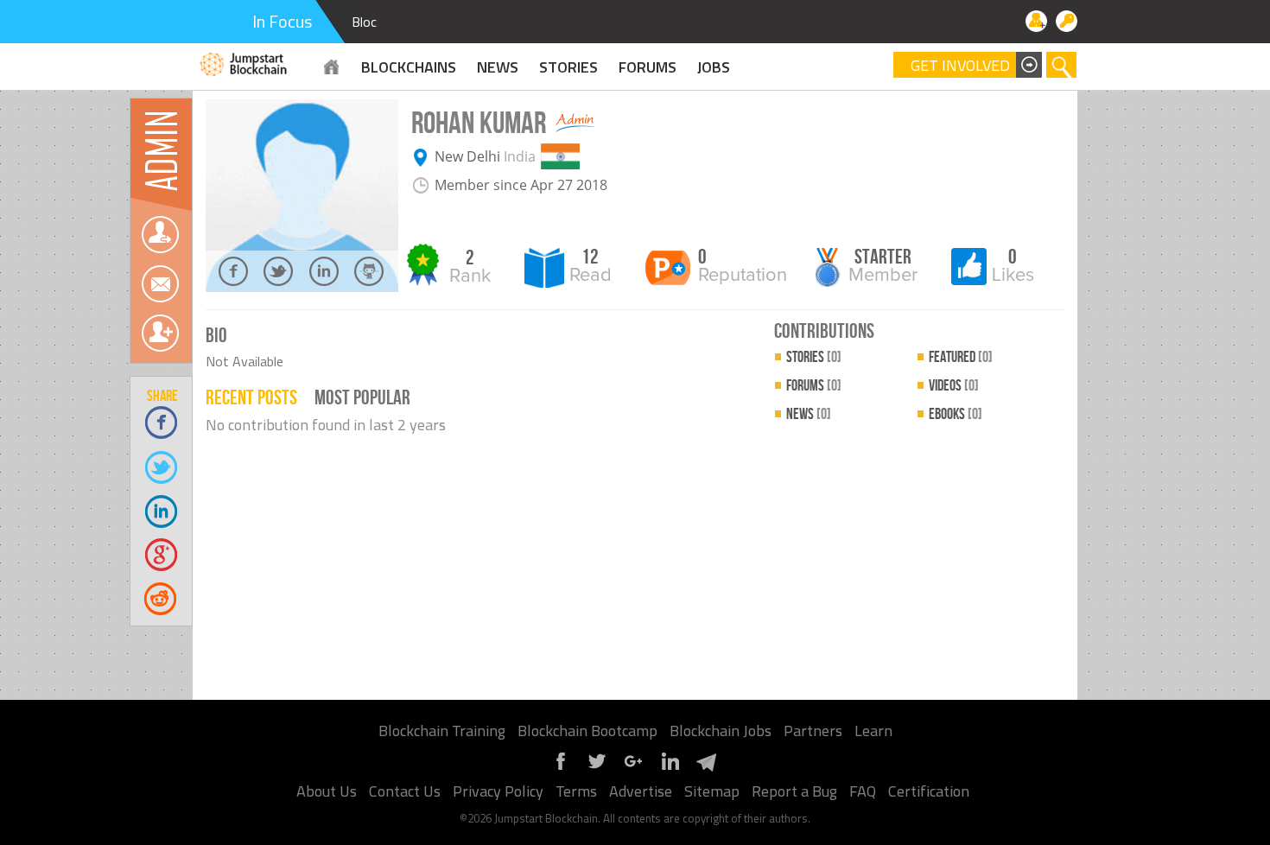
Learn (873, 730)
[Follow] (160, 234)
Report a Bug (794, 791)
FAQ (862, 791)
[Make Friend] (160, 333)
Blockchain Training (441, 730)
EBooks (955, 414)
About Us (326, 791)
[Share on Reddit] (162, 598)
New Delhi (467, 156)
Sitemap (712, 791)
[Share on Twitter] (162, 466)
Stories (568, 67)
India (520, 156)
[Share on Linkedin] (162, 510)
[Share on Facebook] (162, 422)
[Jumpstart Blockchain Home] (332, 67)
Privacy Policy (498, 791)
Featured (961, 357)
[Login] (1066, 21)
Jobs (713, 67)
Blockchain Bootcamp (587, 730)
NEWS (497, 67)
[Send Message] (160, 283)
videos (954, 386)
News (808, 414)
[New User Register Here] (1036, 21)
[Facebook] (561, 767)
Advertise (640, 791)
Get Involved (960, 65)
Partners (813, 730)
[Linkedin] (669, 767)
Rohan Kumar (478, 124)
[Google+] (633, 767)
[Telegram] (706, 767)
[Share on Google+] (162, 554)
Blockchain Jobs (721, 730)
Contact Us (405, 791)
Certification (928, 791)
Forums (647, 67)
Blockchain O (388, 21)
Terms (576, 791)
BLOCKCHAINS (408, 67)
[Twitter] (597, 767)
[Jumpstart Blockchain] (244, 61)
